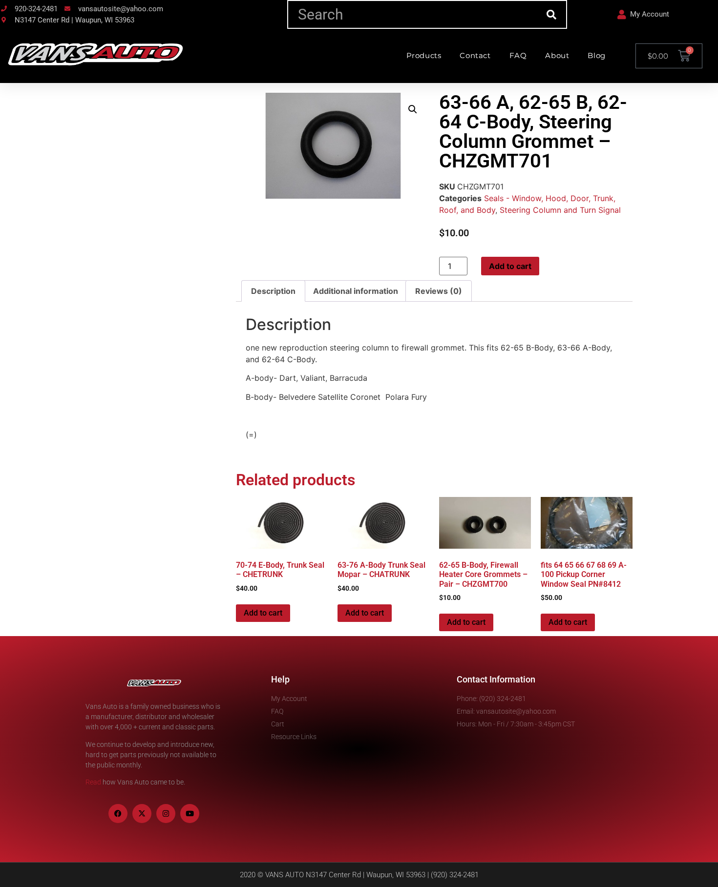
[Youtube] (189, 813)
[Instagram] (165, 813)
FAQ (518, 55)
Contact (475, 55)
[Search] (551, 14)
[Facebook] (117, 813)
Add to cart (510, 266)
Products (424, 55)
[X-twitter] (141, 813)
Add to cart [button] (263, 613)
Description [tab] (273, 291)
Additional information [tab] (355, 291)
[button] (413, 109)
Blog (596, 55)
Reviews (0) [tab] (438, 291)
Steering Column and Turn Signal (560, 210)
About (557, 55)
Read (93, 782)
